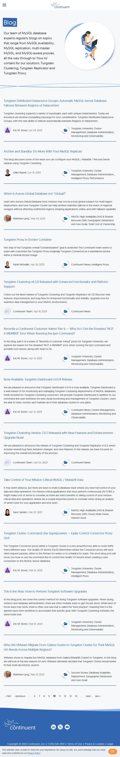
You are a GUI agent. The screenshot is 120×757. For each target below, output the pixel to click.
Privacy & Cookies (94, 743)
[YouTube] (67, 726)
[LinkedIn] (53, 726)
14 (76, 696)
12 (65, 696)
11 (60, 696)
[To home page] (19, 724)
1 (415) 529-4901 (56, 743)
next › (89, 696)
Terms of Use (75, 743)
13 (71, 696)
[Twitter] (60, 726)
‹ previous (20, 696)
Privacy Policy (34, 753)
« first (8, 696)
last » (98, 696)
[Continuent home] (60, 5)
